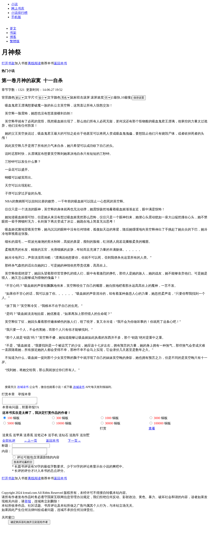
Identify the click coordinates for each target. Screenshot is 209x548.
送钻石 (63, 435)
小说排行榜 (19, 12)
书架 (13, 32)
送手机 (53, 435)
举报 (27, 501)
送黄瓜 (7, 435)
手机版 (16, 17)
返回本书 (52, 440)
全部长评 (8, 440)
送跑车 (74, 435)
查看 (152, 428)
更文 (13, 28)
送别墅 (85, 435)
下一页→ (74, 440)
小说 (14, 4)
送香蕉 (28, 435)
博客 (13, 37)
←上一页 (30, 440)
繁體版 (15, 41)
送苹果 (18, 435)
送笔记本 (40, 435)
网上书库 (17, 8)
